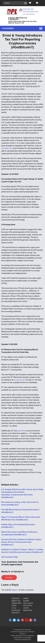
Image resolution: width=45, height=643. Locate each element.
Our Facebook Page (9, 557)
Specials (16, 598)
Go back (9, 577)
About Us (16, 601)
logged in (15, 590)
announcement (19, 380)
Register (27, 610)
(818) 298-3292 (28, 9)
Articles (16, 610)
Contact (16, 613)
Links (14, 605)
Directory (17, 603)
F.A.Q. (14, 608)
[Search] (25, 3)
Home (25, 598)
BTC (9, 370)
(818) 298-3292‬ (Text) (30, 11)
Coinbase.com (7, 148)
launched (21, 431)
